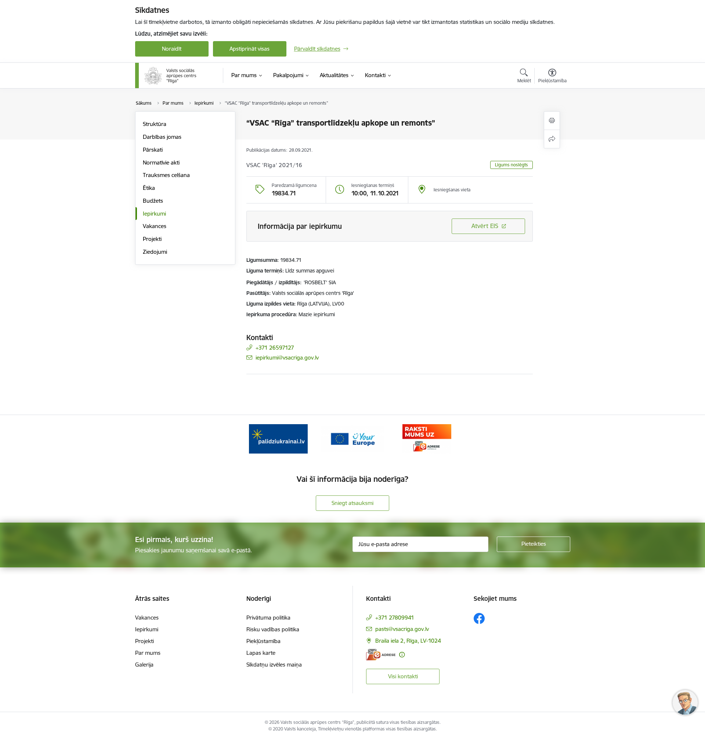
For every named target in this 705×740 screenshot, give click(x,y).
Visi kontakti (403, 676)
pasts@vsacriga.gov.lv (402, 628)
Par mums (147, 652)
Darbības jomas (162, 136)
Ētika (149, 187)
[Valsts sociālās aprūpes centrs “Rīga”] (171, 75)
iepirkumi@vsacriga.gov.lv (287, 357)
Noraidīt (171, 48)
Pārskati (153, 149)
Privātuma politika (268, 617)
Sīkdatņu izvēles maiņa (274, 664)
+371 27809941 (394, 617)
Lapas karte (260, 652)
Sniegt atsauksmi (352, 502)
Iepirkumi (154, 213)
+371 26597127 (275, 347)
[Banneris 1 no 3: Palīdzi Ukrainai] (278, 438)
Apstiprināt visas (249, 48)
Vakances (154, 226)
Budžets (153, 200)
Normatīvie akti (161, 162)
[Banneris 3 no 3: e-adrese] (426, 438)
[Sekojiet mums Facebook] (479, 618)
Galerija (144, 664)
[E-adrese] (380, 655)
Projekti (152, 238)
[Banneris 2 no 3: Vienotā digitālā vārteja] (352, 438)
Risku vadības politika (272, 629)
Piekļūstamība (263, 641)
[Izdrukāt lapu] (552, 121)
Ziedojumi (155, 251)
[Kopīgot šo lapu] (552, 139)
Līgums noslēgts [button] (511, 164)
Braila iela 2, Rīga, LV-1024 (408, 640)
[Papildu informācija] (402, 654)
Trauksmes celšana (166, 175)
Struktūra (154, 123)
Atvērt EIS (484, 226)
